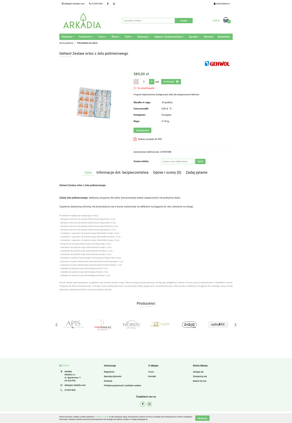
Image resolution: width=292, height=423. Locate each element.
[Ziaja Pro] (160, 324)
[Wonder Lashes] (218, 324)
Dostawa (108, 381)
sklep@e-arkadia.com (75, 385)
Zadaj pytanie (142, 130)
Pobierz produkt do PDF (150, 139)
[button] (110, 366)
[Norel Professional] (102, 324)
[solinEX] (189, 324)
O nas (151, 372)
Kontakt (152, 376)
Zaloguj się (198, 372)
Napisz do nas (199, 381)
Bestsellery (224, 36)
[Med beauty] (73, 324)
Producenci (85, 36)
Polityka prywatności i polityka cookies (122, 385)
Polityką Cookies (102, 417)
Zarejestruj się (200, 376)
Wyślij (200, 161)
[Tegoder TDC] (131, 324)
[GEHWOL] (217, 63)
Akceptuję (202, 418)
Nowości (208, 36)
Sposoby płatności (113, 376)
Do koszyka (169, 81)
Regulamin (109, 372)
